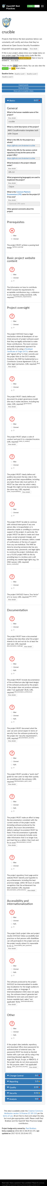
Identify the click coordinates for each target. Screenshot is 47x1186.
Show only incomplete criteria (23, 91)
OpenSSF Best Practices (13, 7)
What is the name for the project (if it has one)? (23, 194)
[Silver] (15, 66)
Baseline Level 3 (7, 77)
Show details (33, 49)
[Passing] (5, 68)
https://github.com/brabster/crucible (21, 146)
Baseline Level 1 (20, 74)
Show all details (23, 88)
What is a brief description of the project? (23, 127)
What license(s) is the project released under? (21, 164)
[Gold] (13, 68)
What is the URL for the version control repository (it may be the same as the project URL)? (22, 152)
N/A (12, 670)
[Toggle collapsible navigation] (42, 6)
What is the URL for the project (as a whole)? (21, 141)
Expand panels (23, 85)
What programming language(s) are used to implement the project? (23, 179)
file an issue (40, 1183)
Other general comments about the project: (20, 210)
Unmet (12, 239)
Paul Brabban (31, 1128)
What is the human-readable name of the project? (22, 114)
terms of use (8, 1116)
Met (12, 235)
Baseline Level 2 (32, 74)
